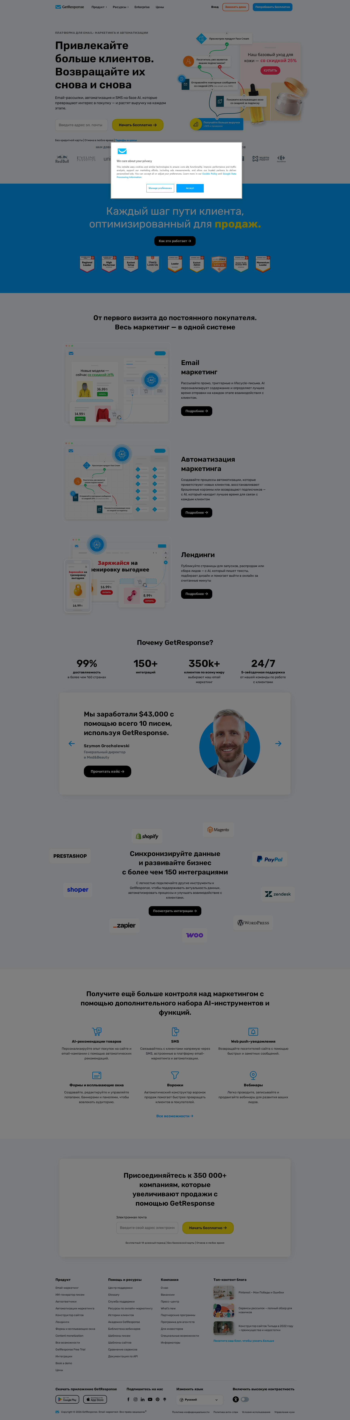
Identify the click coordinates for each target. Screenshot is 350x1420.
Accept (190, 188)
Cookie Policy (209, 173)
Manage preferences (160, 188)
